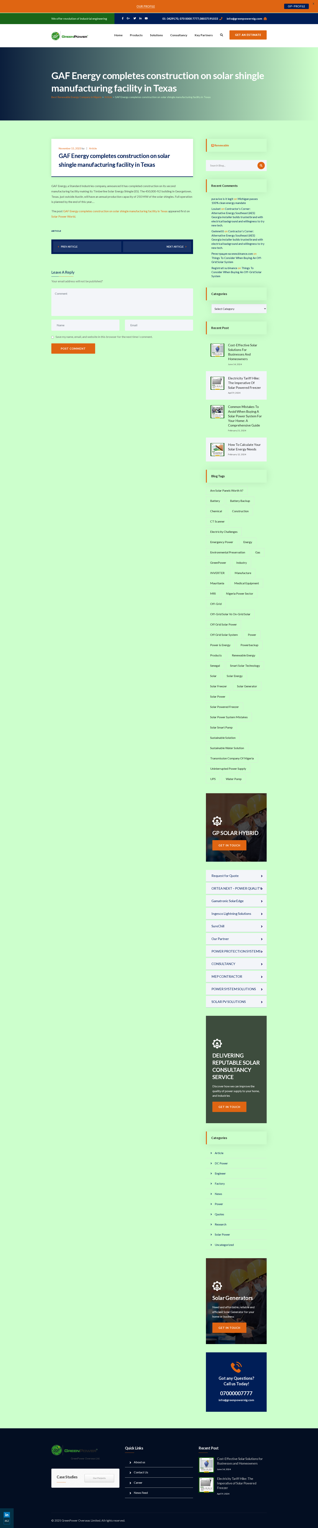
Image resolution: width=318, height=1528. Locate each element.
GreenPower (218, 562)
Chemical (216, 511)
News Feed (141, 1492)
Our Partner (220, 939)
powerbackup (249, 645)
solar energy (235, 676)
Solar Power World (63, 216)
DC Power (221, 1163)
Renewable (221, 145)
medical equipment (246, 583)
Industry (241, 562)
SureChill (217, 926)
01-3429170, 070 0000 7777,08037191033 (190, 18)
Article (93, 148)
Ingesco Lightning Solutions (231, 914)
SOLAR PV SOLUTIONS (228, 1002)
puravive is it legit (222, 198)
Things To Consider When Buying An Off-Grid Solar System (236, 272)
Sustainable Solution (223, 737)
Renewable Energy (243, 655)
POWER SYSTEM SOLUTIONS (233, 989)
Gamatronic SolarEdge (227, 901)
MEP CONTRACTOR (226, 976)
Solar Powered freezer (224, 706)
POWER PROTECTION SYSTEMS (236, 951)
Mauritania (217, 583)
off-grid (216, 603)
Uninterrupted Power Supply (228, 768)
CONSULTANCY (223, 964)
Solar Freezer (218, 686)
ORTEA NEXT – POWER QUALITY (236, 888)
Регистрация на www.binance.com (232, 253)
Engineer (220, 1173)
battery (215, 500)
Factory (220, 1183)
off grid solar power (223, 624)
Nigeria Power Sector (239, 593)
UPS (213, 779)
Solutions (156, 35)
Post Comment (73, 348)
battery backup (240, 500)
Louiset (216, 208)
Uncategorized (224, 1244)
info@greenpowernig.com (244, 18)
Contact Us (141, 1472)
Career (138, 1482)
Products (136, 35)
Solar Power (217, 696)
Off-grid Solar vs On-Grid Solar (230, 614)
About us (139, 1462)
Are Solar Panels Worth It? (226, 490)
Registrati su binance (224, 268)
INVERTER (217, 573)
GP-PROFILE (296, 6)
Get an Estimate (248, 34)
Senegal (215, 665)
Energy (247, 542)
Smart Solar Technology (245, 665)
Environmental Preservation (227, 552)
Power (252, 634)
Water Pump (234, 779)
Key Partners (204, 35)
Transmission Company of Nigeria (232, 758)
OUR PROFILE (146, 6)
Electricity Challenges (224, 531)
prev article (69, 246)
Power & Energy (220, 645)
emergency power (221, 542)
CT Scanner (217, 521)
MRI (213, 593)
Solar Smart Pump (221, 727)
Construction (240, 511)
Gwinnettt (217, 231)
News (218, 1193)
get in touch (229, 845)
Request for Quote (225, 876)
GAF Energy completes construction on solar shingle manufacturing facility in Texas (115, 211)
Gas (257, 552)
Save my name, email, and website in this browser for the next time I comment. (104, 336)
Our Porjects (99, 1478)
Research (220, 1224)
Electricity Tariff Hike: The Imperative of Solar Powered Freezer (244, 382)
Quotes (219, 1214)
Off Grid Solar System (224, 634)
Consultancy (178, 35)
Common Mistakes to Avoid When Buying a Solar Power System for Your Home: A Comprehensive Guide (245, 416)
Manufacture (243, 573)
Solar (213, 676)
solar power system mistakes (229, 717)
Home (118, 35)
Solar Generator (247, 686)
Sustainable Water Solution (227, 748)
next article (175, 246)
